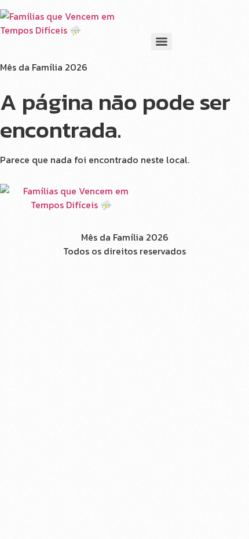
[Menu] (161, 41)
